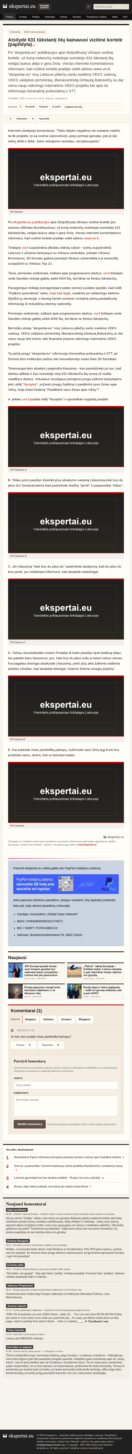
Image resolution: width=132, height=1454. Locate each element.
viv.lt (25, 247)
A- (11, 119)
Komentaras (21, 1093)
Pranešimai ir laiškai (96, 17)
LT (88, 6)
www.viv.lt (91, 238)
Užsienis (77, 17)
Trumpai (23, 17)
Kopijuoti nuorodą (73, 107)
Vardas (18, 1078)
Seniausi (48, 1019)
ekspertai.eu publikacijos (31, 222)
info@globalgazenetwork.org (51, 1445)
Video (115, 17)
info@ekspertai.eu (87, 844)
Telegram (43, 107)
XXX (125, 17)
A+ (33, 119)
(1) (33, 45)
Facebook (30, 107)
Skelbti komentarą (29, 1124)
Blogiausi (84, 1019)
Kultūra (63, 17)
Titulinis (9, 17)
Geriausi (66, 1019)
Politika (36, 17)
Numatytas (21, 119)
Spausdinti (44, 119)
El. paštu (56, 107)
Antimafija (50, 17)
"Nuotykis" (30, 384)
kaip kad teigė (60, 293)
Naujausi (30, 1019)
